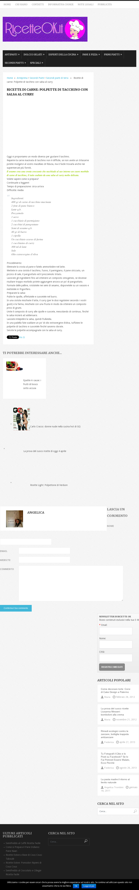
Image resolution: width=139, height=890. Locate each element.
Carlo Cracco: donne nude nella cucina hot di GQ (55, 426)
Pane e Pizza (91, 54)
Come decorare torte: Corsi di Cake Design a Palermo (115, 690)
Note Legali (85, 4)
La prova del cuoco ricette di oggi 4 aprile (44, 451)
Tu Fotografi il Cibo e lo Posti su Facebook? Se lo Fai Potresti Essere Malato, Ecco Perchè (115, 758)
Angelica (35, 512)
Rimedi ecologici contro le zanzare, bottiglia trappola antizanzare (115, 734)
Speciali (36, 62)
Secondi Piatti (15, 62)
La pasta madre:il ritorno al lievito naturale (115, 781)
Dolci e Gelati (34, 54)
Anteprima (22, 78)
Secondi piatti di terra (57, 78)
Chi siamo (21, 4)
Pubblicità (105, 4)
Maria (107, 697)
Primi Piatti (113, 54)
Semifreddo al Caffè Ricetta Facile (23, 843)
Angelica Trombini (113, 787)
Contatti (38, 4)
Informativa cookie (61, 4)
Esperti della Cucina (63, 54)
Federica (109, 742)
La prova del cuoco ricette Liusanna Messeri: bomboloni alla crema (115, 711)
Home (7, 4)
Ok (76, 886)
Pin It (22, 337)
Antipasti (12, 54)
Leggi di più (88, 886)
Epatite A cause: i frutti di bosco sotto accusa (32, 384)
